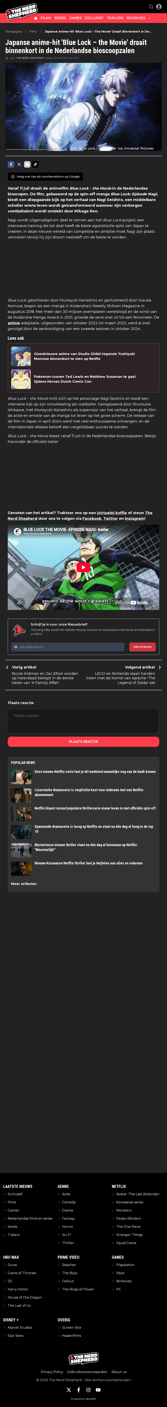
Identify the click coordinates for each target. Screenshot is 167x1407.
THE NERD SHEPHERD (30, 57)
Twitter (110, 518)
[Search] (151, 6)
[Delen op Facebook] (11, 164)
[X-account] (68, 1389)
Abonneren (142, 647)
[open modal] (159, 7)
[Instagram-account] (88, 1389)
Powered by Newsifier (83, 1398)
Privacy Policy (52, 1372)
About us (118, 1372)
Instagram (134, 518)
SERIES (60, 18)
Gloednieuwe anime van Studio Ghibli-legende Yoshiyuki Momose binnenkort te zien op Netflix (84, 356)
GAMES (75, 18)
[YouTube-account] (98, 1389)
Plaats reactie (83, 742)
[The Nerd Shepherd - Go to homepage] (21, 6)
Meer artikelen (24, 884)
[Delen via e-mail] (27, 164)
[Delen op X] (19, 164)
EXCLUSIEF (94, 18)
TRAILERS (115, 18)
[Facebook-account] (78, 1389)
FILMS (46, 18)
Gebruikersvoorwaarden (87, 1372)
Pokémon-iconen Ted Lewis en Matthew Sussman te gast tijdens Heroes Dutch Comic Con (85, 379)
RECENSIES (136, 18)
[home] (35, 18)
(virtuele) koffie (112, 513)
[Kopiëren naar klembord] (35, 164)
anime (14, 323)
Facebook (91, 518)
